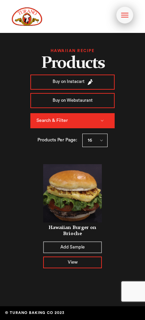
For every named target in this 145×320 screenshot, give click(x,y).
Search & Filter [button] (52, 120)
